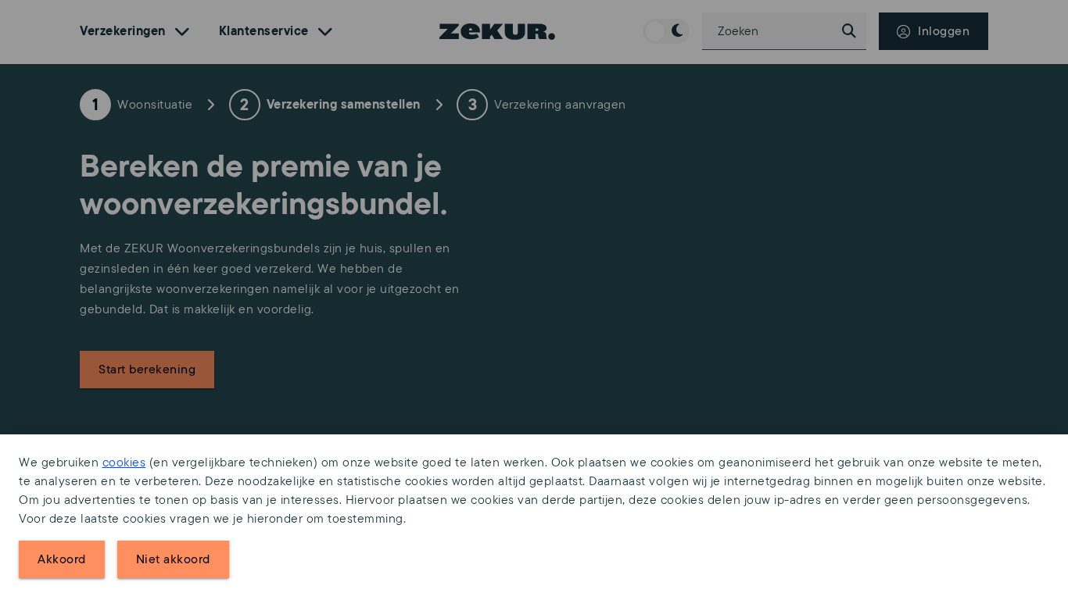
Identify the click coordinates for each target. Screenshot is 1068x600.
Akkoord (62, 559)
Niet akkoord (173, 559)
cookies (124, 462)
